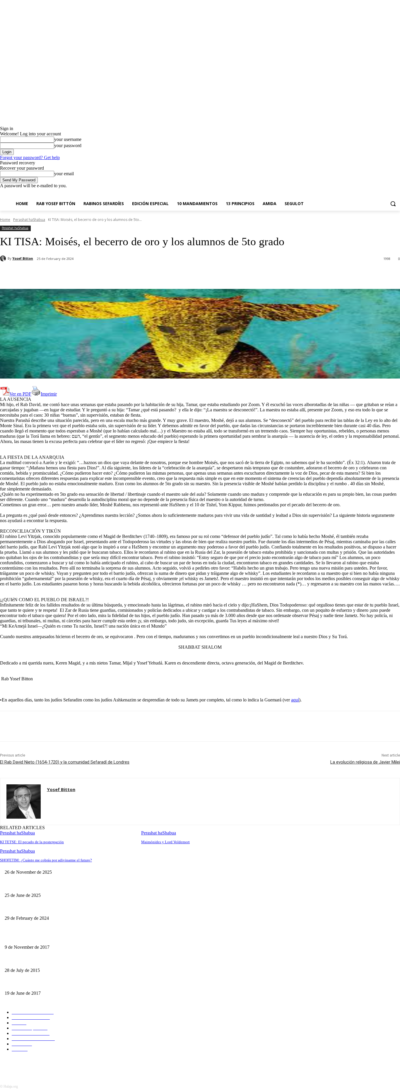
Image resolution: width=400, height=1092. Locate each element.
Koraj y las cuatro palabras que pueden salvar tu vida (48, 885)
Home (5, 219)
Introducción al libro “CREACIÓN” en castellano (46, 960)
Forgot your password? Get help (30, 157)
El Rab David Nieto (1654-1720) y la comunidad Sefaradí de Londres (64, 762)
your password (67, 145)
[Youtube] (396, 192)
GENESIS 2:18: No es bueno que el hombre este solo (49, 984)
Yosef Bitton (22, 258)
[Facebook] (364, 192)
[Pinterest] (95, 274)
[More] (138, 274)
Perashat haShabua (29, 219)
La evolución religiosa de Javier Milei (365, 762)
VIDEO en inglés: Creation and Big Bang (39, 937)
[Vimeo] (388, 192)
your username (67, 139)
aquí (295, 699)
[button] (393, 204)
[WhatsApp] (117, 274)
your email (64, 173)
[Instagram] (372, 192)
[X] (380, 192)
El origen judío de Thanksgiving (165, 863)
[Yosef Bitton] (4, 258)
